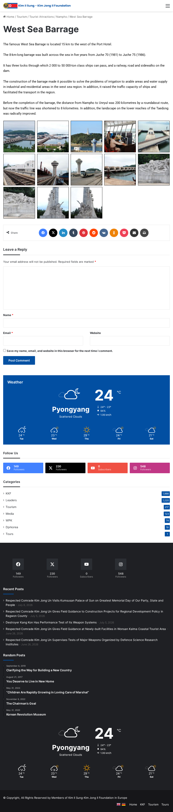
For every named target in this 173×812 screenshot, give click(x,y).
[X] (53, 233)
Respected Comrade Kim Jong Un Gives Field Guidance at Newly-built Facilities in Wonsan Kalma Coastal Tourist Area (86, 629)
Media (10, 513)
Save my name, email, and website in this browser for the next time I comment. (60, 350)
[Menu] (168, 7)
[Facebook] (43, 233)
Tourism (22, 16)
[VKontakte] (104, 233)
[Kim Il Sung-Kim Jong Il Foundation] (37, 5)
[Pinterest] (83, 233)
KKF (8, 493)
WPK (9, 520)
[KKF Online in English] (118, 804)
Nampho (61, 16)
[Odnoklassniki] (114, 233)
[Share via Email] (134, 233)
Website (95, 333)
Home (10, 16)
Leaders (11, 500)
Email (8, 333)
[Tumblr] (73, 233)
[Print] (144, 233)
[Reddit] (93, 233)
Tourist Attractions (41, 16)
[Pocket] (124, 233)
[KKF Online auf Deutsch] (123, 804)
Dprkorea (12, 527)
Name (8, 315)
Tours (9, 534)
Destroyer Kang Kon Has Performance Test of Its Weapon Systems (51, 622)
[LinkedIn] (63, 233)
